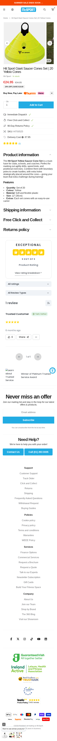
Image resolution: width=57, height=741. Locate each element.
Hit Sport (7, 76)
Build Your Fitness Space (28, 587)
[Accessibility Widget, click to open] (52, 370)
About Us (28, 599)
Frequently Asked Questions (28, 498)
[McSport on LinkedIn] (46, 639)
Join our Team (28, 604)
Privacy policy (28, 525)
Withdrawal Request (28, 503)
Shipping (28, 493)
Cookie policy (28, 520)
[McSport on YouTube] (39, 639)
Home (5, 18)
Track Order (28, 478)
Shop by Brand (28, 609)
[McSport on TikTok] (32, 639)
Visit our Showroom (28, 619)
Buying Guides (28, 508)
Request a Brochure (28, 562)
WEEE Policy (28, 540)
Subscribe (28, 420)
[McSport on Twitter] (17, 639)
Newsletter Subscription (28, 577)
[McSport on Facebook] (11, 639)
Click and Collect (28, 483)
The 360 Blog (28, 614)
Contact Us (13, 452)
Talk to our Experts (29, 572)
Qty (7, 101)
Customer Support (28, 473)
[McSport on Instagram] (25, 639)
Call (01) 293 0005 (38, 452)
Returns (28, 488)
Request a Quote (28, 567)
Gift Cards (28, 582)
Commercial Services (28, 557)
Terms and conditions (28, 530)
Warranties (28, 535)
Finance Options (28, 552)
